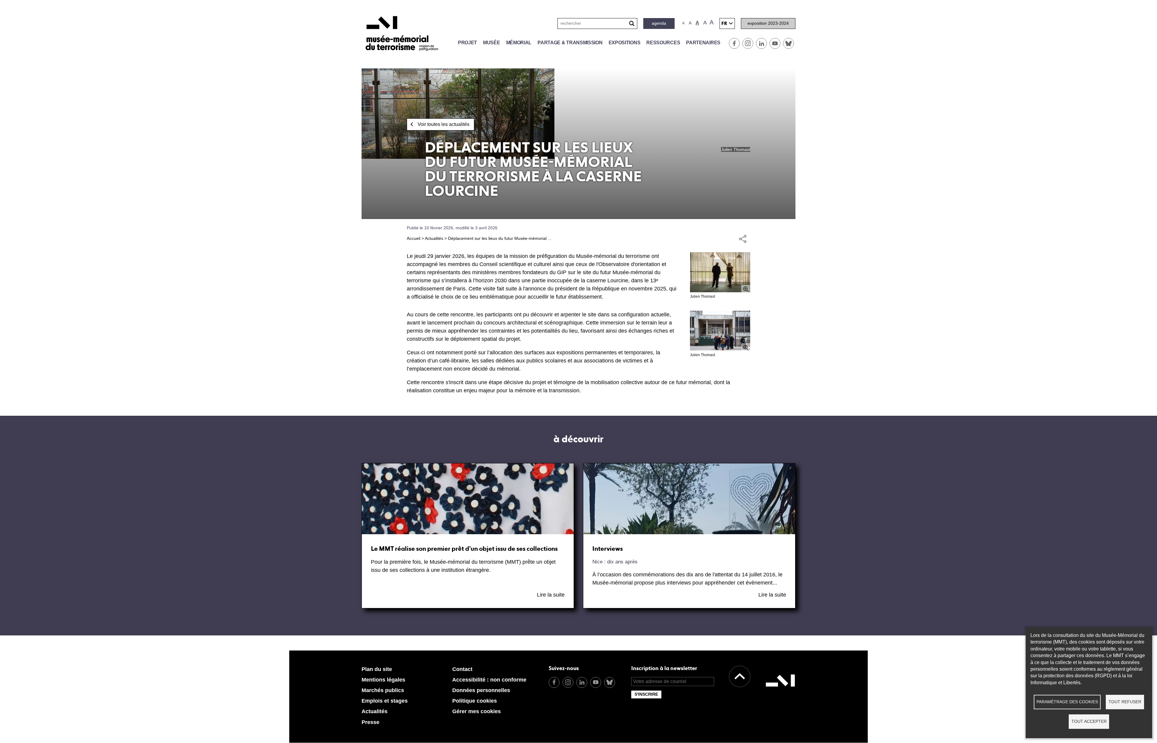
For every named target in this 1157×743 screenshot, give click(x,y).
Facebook (734, 43)
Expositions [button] (625, 42)
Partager (742, 238)
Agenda (659, 23)
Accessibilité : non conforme (489, 680)
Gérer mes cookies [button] (476, 711)
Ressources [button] (663, 42)
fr (724, 23)
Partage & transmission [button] (570, 42)
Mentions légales (383, 680)
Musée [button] (491, 42)
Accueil (413, 238)
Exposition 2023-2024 (768, 23)
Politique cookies (474, 701)
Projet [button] (467, 42)
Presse (370, 722)
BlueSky (788, 43)
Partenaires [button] (703, 42)
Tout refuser (1124, 702)
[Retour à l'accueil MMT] (780, 694)
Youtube (775, 43)
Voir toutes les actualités (443, 124)
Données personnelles (481, 690)
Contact (462, 669)
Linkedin (761, 43)
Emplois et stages (385, 701)
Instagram (747, 43)
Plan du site (377, 669)
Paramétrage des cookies (1067, 702)
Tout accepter (1089, 721)
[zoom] (720, 272)
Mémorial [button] (519, 42)
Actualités (434, 238)
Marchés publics (383, 690)
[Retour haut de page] (740, 676)
